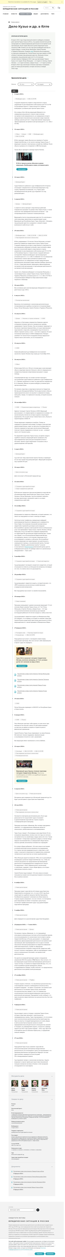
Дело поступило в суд (21, 472)
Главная (5, 14)
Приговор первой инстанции (35, 632)
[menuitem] (5, 14)
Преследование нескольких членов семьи (27, 237)
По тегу (22, 84)
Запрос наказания (20, 601)
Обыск (18, 134)
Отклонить (50, 1253)
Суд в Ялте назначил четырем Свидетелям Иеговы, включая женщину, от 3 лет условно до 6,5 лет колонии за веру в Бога (31, 660)
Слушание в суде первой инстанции (25, 486)
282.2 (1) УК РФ (43, 235)
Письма (45, 407)
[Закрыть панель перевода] (62, 2)
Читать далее (22, 169)
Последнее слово (20, 632)
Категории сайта (15, 1210)
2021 (14, 91)
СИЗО (43, 318)
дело (31, 51)
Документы (45, 14)
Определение (29, 547)
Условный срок (20, 635)
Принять (39, 1253)
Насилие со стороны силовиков (31, 318)
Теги (52, 14)
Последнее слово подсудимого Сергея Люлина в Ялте (33, 680)
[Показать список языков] (51, 1)
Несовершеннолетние (22, 755)
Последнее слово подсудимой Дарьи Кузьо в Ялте (31, 686)
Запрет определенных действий (24, 488)
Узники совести (25, 14)
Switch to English (42, 2)
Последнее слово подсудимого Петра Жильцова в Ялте (33, 674)
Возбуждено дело (20, 99)
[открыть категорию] (37, 1210)
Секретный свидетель (43, 561)
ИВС (30, 134)
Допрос (24, 134)
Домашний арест (20, 182)
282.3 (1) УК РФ (32, 99)
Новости (14, 14)
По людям (40, 84)
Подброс (32, 980)
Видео (36, 14)
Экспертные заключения (22, 300)
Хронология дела (18, 78)
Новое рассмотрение (35, 793)
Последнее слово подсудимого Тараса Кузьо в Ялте (32, 692)
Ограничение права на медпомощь (31, 407)
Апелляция (19, 751)
